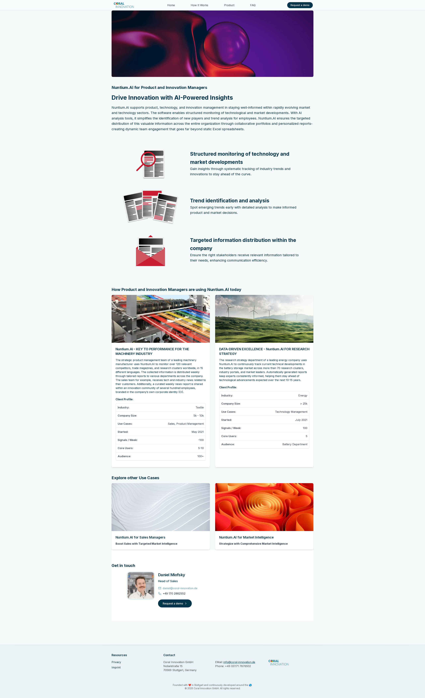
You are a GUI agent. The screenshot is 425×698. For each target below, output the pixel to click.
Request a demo (300, 5)
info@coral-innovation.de (239, 662)
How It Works (199, 5)
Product (229, 5)
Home (171, 5)
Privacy (116, 662)
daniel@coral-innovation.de (180, 588)
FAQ (252, 5)
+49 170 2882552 (174, 593)
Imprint (116, 667)
